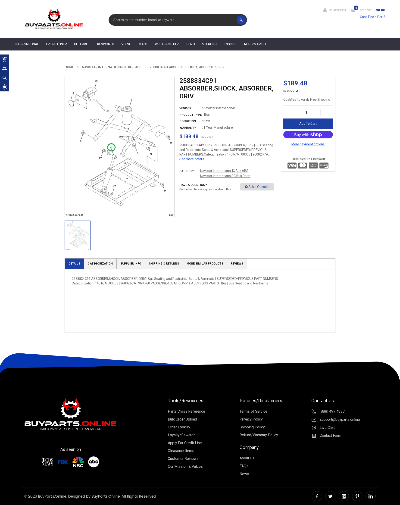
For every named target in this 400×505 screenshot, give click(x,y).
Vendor (185, 108)
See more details (191, 159)
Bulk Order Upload (182, 419)
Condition (187, 121)
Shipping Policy (252, 427)
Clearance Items (181, 451)
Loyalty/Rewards (182, 435)
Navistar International (219, 108)
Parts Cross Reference (186, 411)
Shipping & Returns (164, 263)
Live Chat (327, 427)
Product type (190, 114)
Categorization (100, 263)
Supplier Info (130, 263)
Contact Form (330, 435)
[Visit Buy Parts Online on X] (330, 496)
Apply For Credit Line (185, 443)
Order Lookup (179, 427)
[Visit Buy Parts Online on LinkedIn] (371, 496)
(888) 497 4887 (332, 411)
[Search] (241, 20)
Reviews (237, 263)
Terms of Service (253, 411)
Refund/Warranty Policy (259, 435)
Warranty (187, 127)
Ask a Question (259, 187)
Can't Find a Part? (372, 17)
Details (74, 263)
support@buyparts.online (339, 419)
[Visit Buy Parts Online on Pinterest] (357, 496)
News (244, 474)
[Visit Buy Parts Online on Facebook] (317, 496)
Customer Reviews (183, 458)
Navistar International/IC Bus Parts (225, 176)
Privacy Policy (251, 419)
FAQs (244, 466)
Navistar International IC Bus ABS (224, 171)
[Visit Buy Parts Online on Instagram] (344, 496)
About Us (247, 458)
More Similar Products (205, 263)
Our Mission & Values (185, 466)
